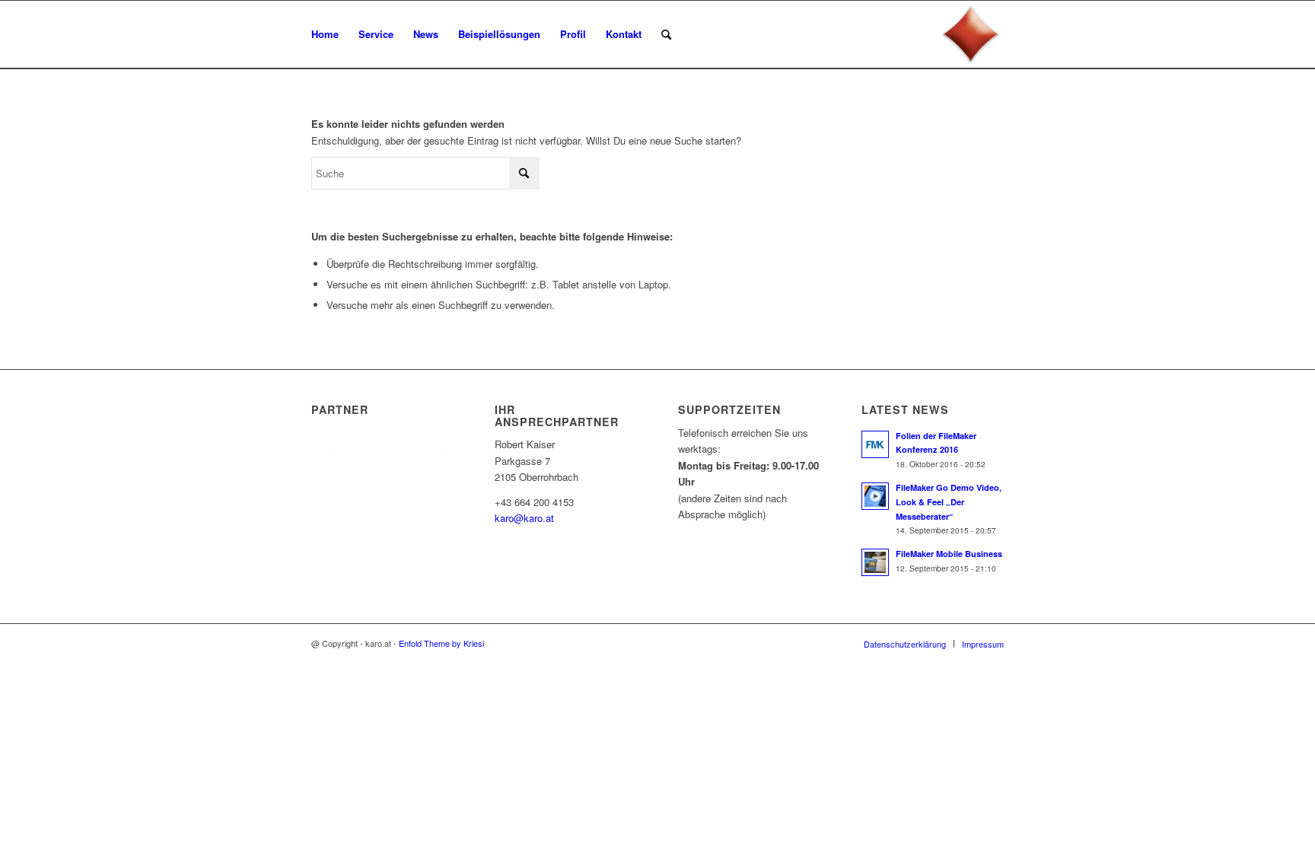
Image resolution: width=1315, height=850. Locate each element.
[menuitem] (325, 34)
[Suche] (666, 34)
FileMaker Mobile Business (949, 553)
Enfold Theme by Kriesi (441, 643)
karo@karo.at (524, 518)
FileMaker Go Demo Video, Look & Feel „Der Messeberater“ (948, 502)
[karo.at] (970, 34)
